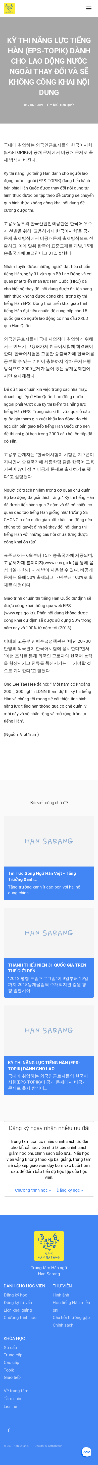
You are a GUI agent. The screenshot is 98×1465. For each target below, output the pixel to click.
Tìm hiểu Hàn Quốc (60, 105)
